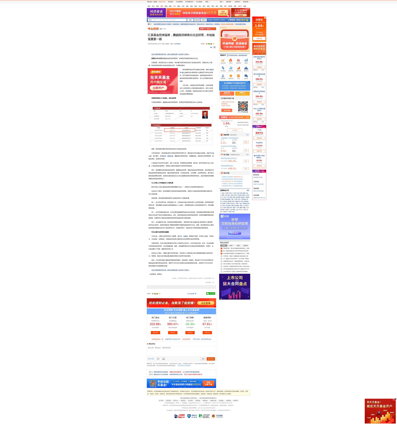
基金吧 (230, 6)
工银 (232, 199)
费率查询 (216, 20)
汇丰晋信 (224, 201)
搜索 (245, 6)
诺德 (228, 207)
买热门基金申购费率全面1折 (193, 374)
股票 (157, 6)
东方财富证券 (189, 1)
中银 (233, 211)
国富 (231, 197)
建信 (229, 205)
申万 (240, 209)
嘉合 (241, 203)
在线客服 (228, 400)
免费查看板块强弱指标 (161, 372)
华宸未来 (243, 199)
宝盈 (230, 193)
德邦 (223, 195)
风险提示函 (213, 400)
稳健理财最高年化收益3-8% (188, 24)
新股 (162, 6)
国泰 (223, 199)
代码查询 (210, 20)
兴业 (245, 209)
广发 (228, 197)
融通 (227, 209)
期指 (166, 6)
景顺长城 (245, 203)
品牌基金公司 (224, 190)
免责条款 (197, 400)
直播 (221, 6)
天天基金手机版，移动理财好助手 (238, 55)
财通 (244, 193)
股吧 (225, 6)
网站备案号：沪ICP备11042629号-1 (220, 410)
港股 (191, 6)
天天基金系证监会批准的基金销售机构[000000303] (183, 405)
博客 (235, 6)
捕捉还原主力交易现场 (161, 374)
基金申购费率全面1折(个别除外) (162, 24)
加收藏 (155, 1)
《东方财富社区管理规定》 (184, 365)
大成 (226, 195)
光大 (225, 197)
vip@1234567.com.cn (194, 403)
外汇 (200, 6)
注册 (152, 359)
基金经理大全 (209, 24)
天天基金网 (190, 294)
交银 (241, 205)
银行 (204, 6)
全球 (183, 6)
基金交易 (245, 1)
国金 (234, 197)
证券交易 (237, 1)
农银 (234, 207)
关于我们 (161, 400)
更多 (248, 190)
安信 (223, 193)
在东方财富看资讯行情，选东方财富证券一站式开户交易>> (170, 54)
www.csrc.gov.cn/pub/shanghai (206, 408)
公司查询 (222, 20)
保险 (210, 69)
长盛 (241, 193)
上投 (237, 209)
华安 (236, 199)
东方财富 (170, 1)
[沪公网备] (217, 416)
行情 (174, 6)
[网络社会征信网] (192, 416)
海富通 (229, 201)
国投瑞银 (227, 199)
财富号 (240, 6)
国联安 (243, 197)
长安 (235, 193)
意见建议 (221, 400)
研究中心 (175, 400)
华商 (241, 201)
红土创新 (222, 203)
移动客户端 (162, 1)
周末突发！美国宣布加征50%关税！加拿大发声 (236, 266)
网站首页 (149, 1)
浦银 (244, 207)
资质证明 (168, 400)
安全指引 (190, 400)
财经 (149, 6)
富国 (243, 195)
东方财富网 (177, 44)
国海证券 (170, 156)
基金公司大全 (200, 24)
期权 (170, 6)
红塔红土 (232, 203)
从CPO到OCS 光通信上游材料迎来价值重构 (235, 271)
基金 (208, 6)
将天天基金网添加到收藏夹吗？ (208, 398)
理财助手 (223, 55)
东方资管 (232, 209)
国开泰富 (238, 197)
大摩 (245, 205)
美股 (187, 6)
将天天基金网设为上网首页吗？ (189, 398)
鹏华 (241, 207)
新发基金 (217, 24)
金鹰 (232, 205)
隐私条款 (205, 400)
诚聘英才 (235, 400)
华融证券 (237, 201)
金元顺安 (236, 205)
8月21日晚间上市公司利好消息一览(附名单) (235, 264)
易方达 (225, 211)
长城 (238, 193)
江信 (226, 205)
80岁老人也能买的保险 (227, 24)
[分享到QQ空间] (213, 44)
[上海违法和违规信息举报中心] (204, 416)
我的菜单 (228, 1)
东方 (229, 195)
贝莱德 (185, 236)
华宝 (239, 199)
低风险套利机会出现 (176, 374)
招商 (230, 211)
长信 (247, 193)
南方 (231, 207)
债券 (217, 6)
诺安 (225, 207)
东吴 (235, 195)
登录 (149, 359)
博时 (227, 193)
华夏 (237, 203)
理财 (212, 6)
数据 (179, 6)
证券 (164, 156)
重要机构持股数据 (175, 372)
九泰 (223, 205)
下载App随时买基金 (240, 24)
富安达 (240, 195)
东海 (232, 195)
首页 (161, 28)
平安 (238, 207)
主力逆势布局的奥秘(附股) (191, 372)
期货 (195, 6)
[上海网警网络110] (179, 416)
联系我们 (183, 400)
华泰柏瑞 (245, 201)
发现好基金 (176, 24)
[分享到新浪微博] (211, 44)
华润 (233, 201)
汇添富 (228, 203)
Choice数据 (199, 1)
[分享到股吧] (207, 44)
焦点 (153, 6)
